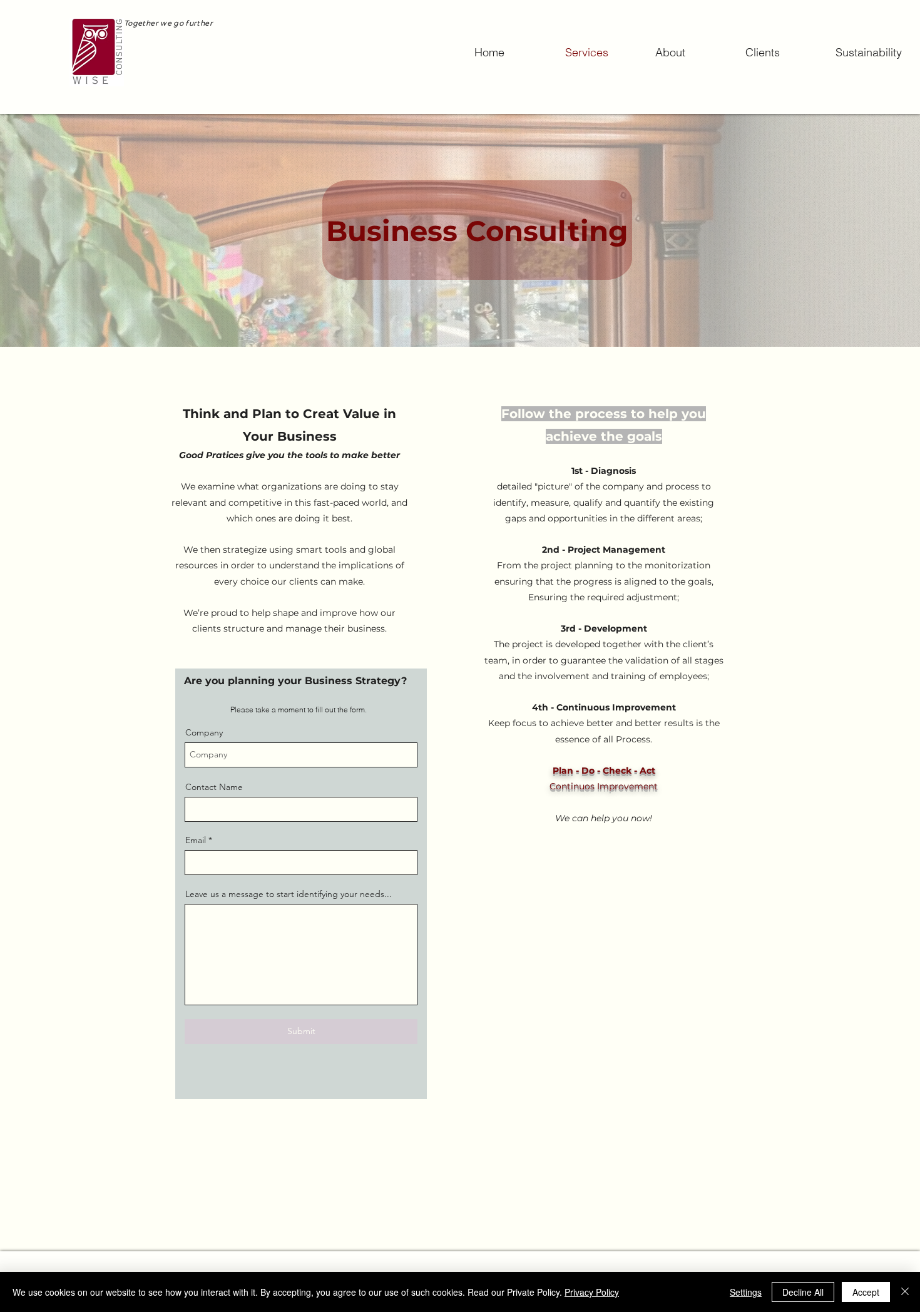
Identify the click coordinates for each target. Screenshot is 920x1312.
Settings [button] (746, 1292)
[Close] (904, 1292)
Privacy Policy (592, 1292)
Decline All (803, 1292)
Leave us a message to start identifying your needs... (288, 893)
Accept (865, 1292)
